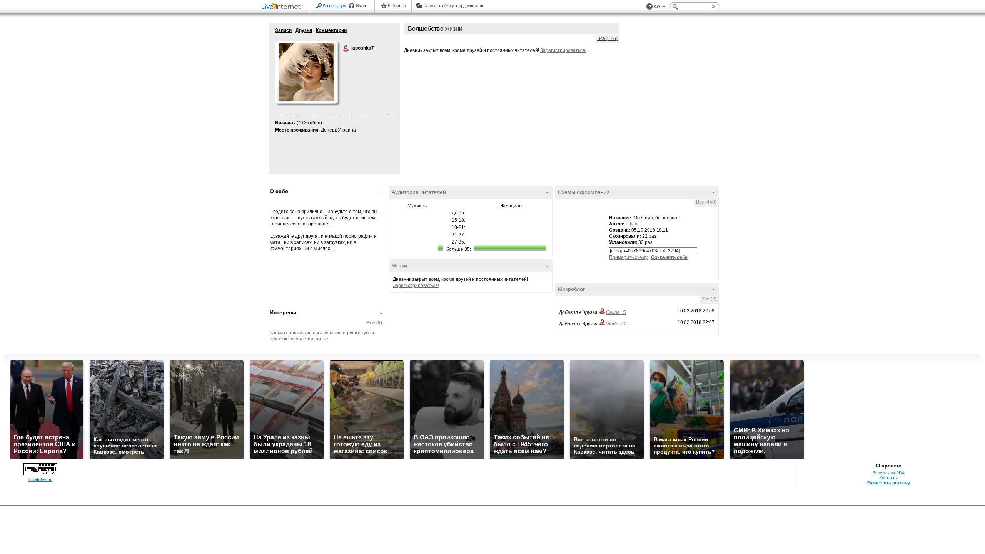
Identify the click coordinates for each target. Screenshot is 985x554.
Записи (283, 30)
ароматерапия (286, 332)
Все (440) (706, 202)
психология (300, 339)
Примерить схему (628, 257)
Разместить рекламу (888, 483)
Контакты (889, 478)
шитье (321, 339)
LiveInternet (282, 7)
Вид (660, 8)
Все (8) (374, 322)
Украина (347, 130)
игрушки (352, 332)
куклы (368, 332)
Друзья (304, 30)
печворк (278, 339)
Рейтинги (397, 5)
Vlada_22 (616, 324)
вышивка (312, 332)
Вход (361, 5)
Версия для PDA (889, 473)
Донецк (329, 130)
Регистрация (334, 5)
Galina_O (616, 312)
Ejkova (633, 224)
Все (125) (607, 38)
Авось (430, 5)
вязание (333, 332)
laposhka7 (346, 48)
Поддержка (649, 6)
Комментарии (331, 30)
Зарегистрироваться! (563, 50)
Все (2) (708, 299)
